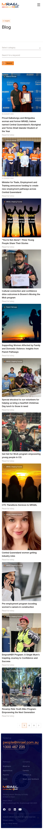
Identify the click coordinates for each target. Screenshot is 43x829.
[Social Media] (4, 809)
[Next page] (38, 725)
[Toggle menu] (38, 4)
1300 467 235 (14, 747)
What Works (12, 823)
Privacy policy (8, 820)
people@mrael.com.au (21, 742)
